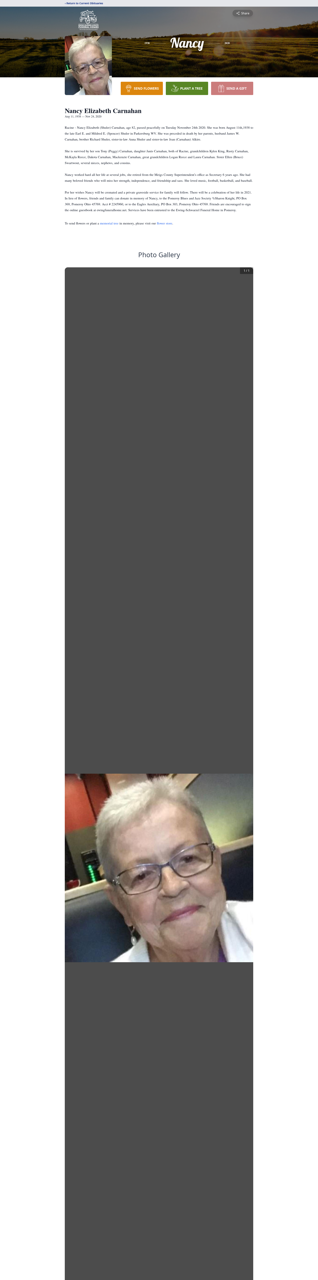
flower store (164, 223)
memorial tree (109, 223)
